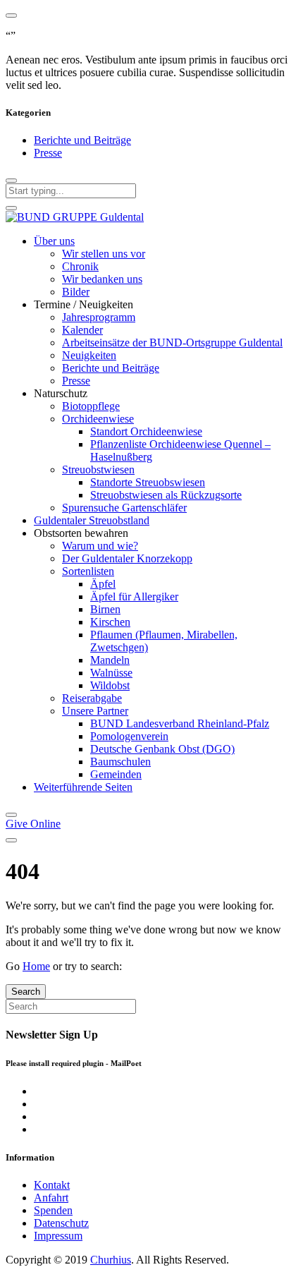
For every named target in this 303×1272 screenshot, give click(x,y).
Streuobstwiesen (98, 470)
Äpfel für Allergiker (134, 596)
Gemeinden (116, 774)
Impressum (58, 1236)
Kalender (82, 330)
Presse (48, 153)
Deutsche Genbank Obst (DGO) (162, 749)
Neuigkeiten (89, 355)
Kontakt (52, 1185)
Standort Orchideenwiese (146, 431)
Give (33, 824)
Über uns (54, 241)
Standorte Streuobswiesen (147, 482)
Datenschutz (61, 1223)
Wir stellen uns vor (103, 254)
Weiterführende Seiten (83, 787)
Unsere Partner (95, 711)
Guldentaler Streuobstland (91, 520)
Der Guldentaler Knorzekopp (127, 558)
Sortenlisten (88, 571)
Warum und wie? (100, 546)
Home (36, 966)
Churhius (110, 1260)
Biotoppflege (91, 406)
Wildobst (110, 685)
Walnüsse (111, 673)
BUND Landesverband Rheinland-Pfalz (179, 723)
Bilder (75, 292)
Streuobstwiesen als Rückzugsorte (166, 495)
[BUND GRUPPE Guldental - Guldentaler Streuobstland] (75, 217)
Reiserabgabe (92, 698)
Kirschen (110, 622)
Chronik (80, 266)
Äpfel (103, 584)
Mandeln (110, 660)
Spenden (53, 1210)
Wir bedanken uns (102, 279)
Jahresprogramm (98, 317)
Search (25, 991)
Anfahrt (51, 1198)
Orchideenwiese (98, 419)
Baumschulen (120, 762)
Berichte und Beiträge (82, 140)
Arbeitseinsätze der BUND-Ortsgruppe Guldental (172, 343)
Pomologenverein (129, 736)
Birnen (105, 609)
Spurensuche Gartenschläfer (124, 508)
